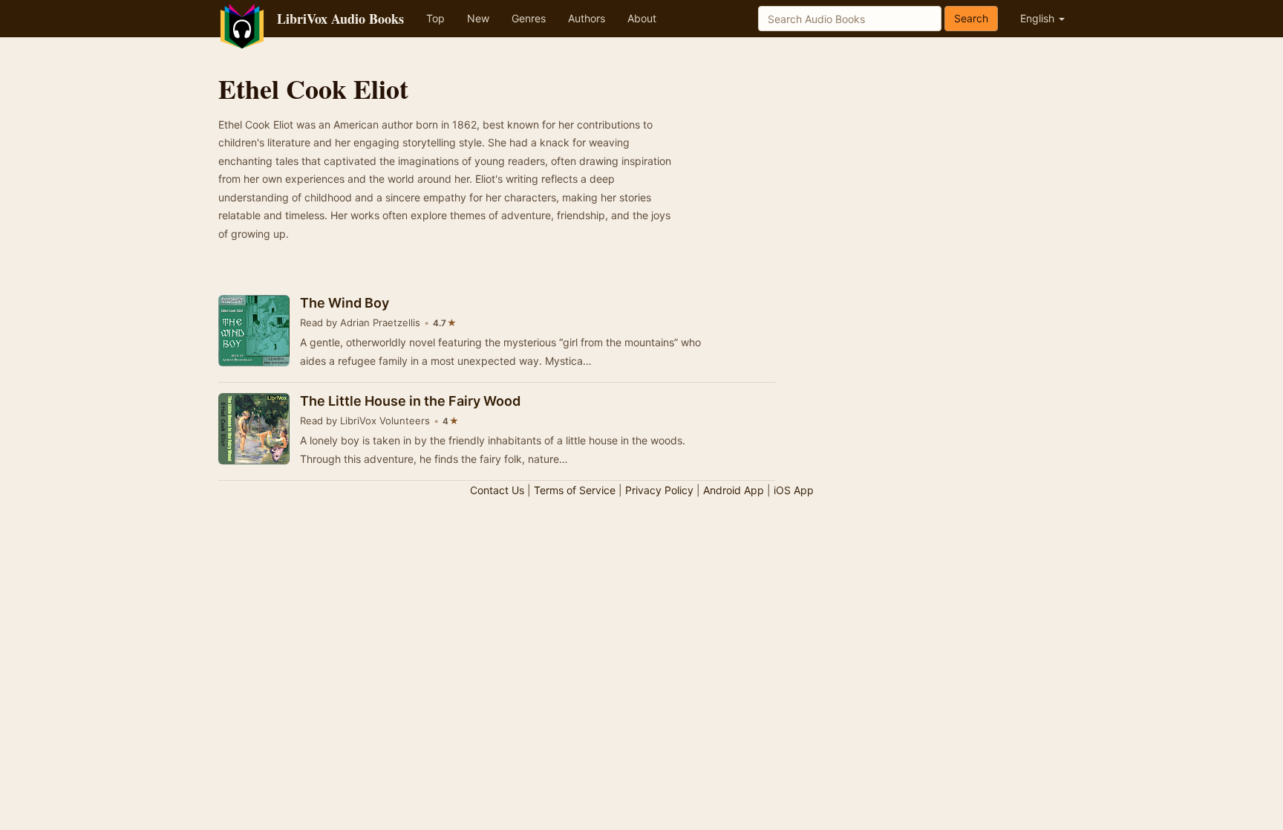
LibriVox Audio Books (340, 18)
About (641, 18)
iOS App (794, 490)
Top (435, 18)
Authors (586, 18)
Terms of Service (575, 490)
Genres (529, 18)
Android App (733, 490)
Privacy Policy (659, 490)
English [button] (1038, 18)
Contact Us (497, 490)
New (478, 18)
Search (971, 18)
